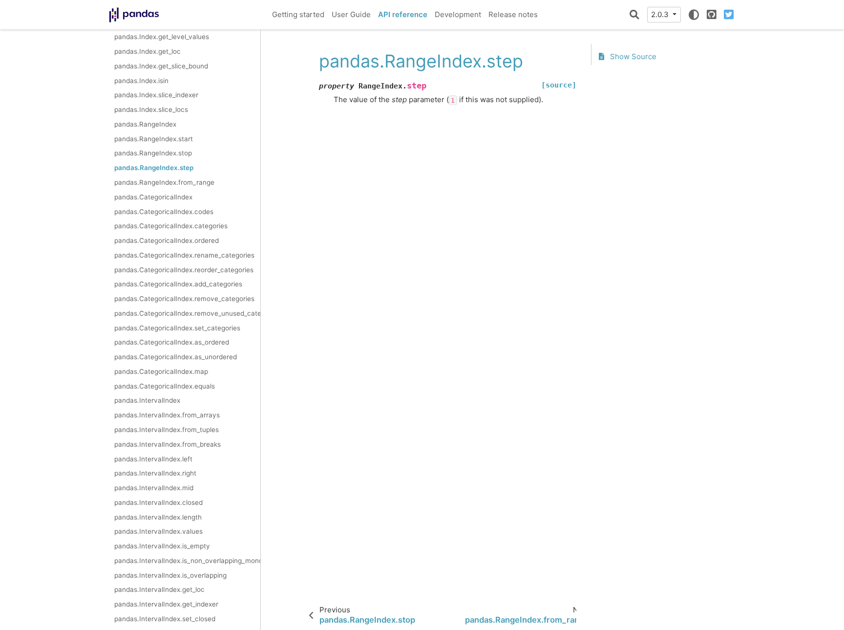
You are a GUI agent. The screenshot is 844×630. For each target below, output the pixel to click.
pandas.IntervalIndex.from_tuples (166, 430)
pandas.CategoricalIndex (153, 197)
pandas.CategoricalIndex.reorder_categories (183, 270)
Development (458, 14)
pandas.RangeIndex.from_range (164, 182)
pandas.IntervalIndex (147, 400)
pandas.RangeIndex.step (153, 168)
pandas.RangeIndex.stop (153, 153)
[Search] (634, 14)
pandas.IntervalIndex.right (155, 473)
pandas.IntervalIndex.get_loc (159, 589)
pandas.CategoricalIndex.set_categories (177, 328)
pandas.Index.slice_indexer (156, 95)
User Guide (351, 14)
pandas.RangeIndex (145, 124)
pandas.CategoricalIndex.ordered (166, 240)
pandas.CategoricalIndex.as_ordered (171, 342)
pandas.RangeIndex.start (153, 139)
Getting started (298, 14)
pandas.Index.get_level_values (161, 37)
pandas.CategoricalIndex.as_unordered (175, 357)
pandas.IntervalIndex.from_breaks (167, 444)
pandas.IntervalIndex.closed (158, 502)
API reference (402, 14)
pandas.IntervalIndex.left (153, 459)
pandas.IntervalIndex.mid (153, 488)
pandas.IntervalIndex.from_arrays (167, 415)
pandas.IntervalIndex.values (158, 531)
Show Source (632, 56)
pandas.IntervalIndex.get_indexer (166, 604)
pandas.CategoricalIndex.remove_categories (184, 299)
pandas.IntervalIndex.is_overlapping (170, 575)
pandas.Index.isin (141, 81)
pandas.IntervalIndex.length (158, 517)
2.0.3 (661, 14)
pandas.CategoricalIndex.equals (164, 386)
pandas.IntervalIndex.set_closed (164, 619)
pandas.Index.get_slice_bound (161, 66)
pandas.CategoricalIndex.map (161, 371)
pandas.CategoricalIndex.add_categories (178, 284)
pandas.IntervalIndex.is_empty (162, 546)
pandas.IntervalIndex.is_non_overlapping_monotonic (187, 561)
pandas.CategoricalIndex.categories (171, 226)
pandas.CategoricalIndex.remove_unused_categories (187, 313)
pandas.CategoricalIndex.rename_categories (184, 255)
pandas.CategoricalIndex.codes (163, 212)
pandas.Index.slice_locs (151, 109)
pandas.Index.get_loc (147, 51)
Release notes (513, 14)
